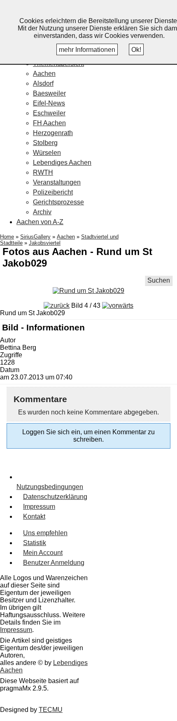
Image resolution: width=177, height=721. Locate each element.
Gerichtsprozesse (58, 202)
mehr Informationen (87, 49)
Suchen (158, 280)
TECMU (51, 709)
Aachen (44, 73)
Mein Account (43, 552)
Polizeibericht (53, 192)
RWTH (43, 172)
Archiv (42, 211)
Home (7, 237)
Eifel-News (49, 103)
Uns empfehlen (45, 532)
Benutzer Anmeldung (53, 562)
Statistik (34, 542)
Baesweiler (49, 93)
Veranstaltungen (57, 182)
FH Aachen (49, 122)
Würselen (47, 152)
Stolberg (45, 142)
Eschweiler (49, 113)
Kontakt (34, 516)
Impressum (39, 506)
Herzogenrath (53, 132)
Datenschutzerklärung (55, 496)
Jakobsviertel (45, 243)
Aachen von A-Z (39, 221)
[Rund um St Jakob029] (88, 290)
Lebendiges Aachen (62, 162)
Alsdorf (43, 83)
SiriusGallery (35, 237)
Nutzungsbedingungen (49, 486)
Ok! (136, 49)
